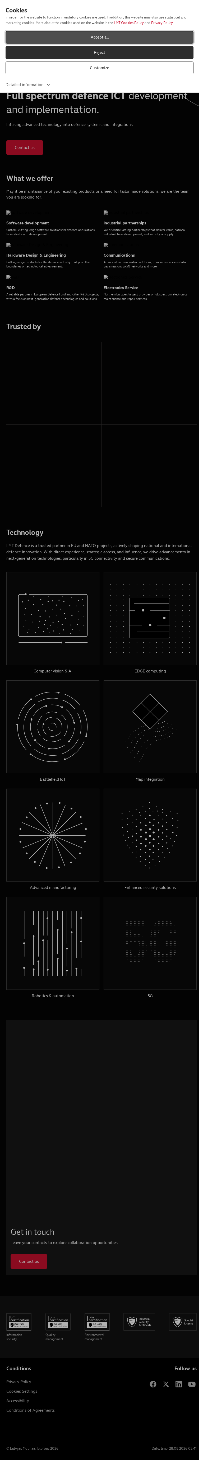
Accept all (100, 37)
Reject (99, 52)
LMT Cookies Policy (129, 23)
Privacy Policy (162, 23)
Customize (99, 67)
